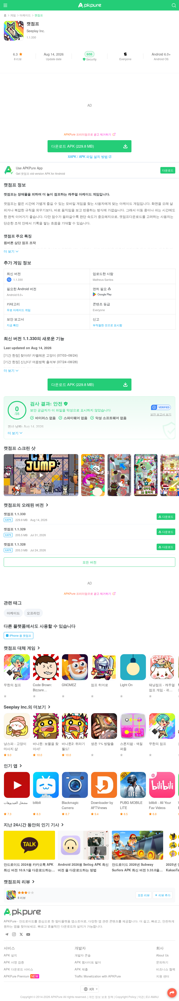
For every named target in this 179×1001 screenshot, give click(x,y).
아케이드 (25, 15)
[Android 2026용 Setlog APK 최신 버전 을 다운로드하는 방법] (83, 845)
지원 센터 (162, 976)
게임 (13, 15)
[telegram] (7, 935)
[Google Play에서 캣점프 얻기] (102, 294)
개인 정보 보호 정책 (101, 997)
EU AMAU (152, 997)
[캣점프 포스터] (93, 475)
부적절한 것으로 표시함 (107, 325)
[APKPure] (89, 5)
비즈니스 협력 (165, 969)
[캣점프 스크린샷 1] (119, 475)
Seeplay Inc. (36, 30)
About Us (162, 955)
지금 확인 (13, 325)
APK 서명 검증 (14, 962)
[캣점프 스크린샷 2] (146, 475)
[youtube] (28, 935)
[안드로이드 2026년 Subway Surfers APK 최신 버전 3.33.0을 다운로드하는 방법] (137, 845)
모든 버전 (89, 562)
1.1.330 (18, 280)
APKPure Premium (16, 976)
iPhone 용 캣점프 (20, 635)
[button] (90, 56)
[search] (174, 5)
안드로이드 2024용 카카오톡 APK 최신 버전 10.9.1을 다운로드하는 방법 (28, 867)
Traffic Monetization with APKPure (98, 976)
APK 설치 (10, 955)
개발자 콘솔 (83, 955)
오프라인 (33, 613)
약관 (141, 997)
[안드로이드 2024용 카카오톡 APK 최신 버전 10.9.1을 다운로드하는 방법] (29, 845)
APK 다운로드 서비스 (18, 969)
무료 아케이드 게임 (19, 310)
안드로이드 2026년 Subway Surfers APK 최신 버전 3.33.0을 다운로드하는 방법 (135, 867)
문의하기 (162, 962)
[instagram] (14, 935)
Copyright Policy (125, 997)
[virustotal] (65, 403)
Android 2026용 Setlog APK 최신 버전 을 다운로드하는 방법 (83, 867)
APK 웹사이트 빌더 (88, 962)
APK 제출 (81, 969)
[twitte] (21, 935)
